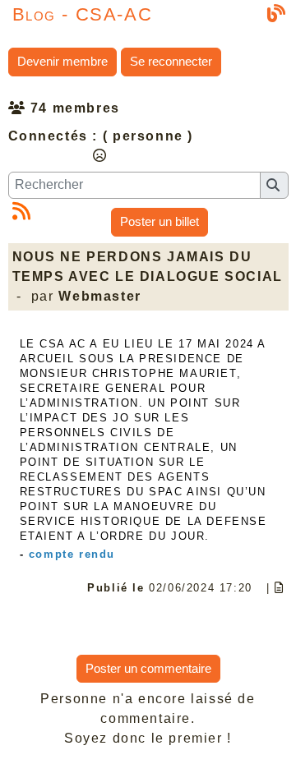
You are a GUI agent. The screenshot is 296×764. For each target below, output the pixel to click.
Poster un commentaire (148, 668)
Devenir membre (62, 61)
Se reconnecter (171, 61)
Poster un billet (159, 221)
